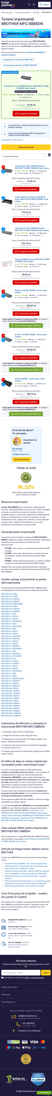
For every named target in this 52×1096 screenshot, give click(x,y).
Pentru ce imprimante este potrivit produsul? (26, 100)
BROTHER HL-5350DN (9, 644)
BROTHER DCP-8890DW (10, 611)
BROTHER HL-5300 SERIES (11, 621)
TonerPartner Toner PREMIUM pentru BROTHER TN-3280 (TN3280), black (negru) (26, 87)
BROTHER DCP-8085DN (10, 601)
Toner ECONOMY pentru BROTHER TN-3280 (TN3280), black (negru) (32, 260)
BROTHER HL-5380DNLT (10, 681)
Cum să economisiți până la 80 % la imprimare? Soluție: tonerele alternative (26, 134)
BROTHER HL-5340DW (10, 641)
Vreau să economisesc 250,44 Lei (28, 325)
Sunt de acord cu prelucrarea (24, 978)
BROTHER (36, 12)
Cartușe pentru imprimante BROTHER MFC (20, 65)
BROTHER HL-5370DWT (10, 664)
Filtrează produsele (26, 147)
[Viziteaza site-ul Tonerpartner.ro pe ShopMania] (38, 1079)
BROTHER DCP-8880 (9, 606)
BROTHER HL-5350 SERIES (11, 649)
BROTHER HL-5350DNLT (10, 646)
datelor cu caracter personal (34, 978)
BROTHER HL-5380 (8, 673)
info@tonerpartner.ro (21, 454)
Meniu (46, 5)
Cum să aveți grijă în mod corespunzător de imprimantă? (26, 874)
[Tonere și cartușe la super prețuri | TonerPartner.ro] (8, 4)
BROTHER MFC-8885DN (10, 708)
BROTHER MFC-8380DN (10, 698)
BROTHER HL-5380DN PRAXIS (12, 679)
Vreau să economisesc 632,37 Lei (28, 370)
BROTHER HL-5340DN (9, 634)
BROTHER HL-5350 (8, 651)
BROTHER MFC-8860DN (10, 703)
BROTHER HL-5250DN (9, 616)
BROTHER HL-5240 (8, 614)
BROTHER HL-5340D (9, 624)
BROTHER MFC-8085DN (10, 691)
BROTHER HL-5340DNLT (10, 639)
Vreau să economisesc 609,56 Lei (28, 414)
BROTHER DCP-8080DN (10, 599)
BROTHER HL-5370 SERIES (11, 656)
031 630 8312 (17, 449)
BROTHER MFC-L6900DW (11, 716)
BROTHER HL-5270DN (9, 619)
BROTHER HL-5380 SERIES (11, 671)
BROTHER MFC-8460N (9, 701)
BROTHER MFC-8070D (9, 688)
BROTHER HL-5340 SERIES (11, 626)
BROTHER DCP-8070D (9, 596)
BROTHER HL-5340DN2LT (11, 636)
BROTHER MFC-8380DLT (10, 696)
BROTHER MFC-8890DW (10, 711)
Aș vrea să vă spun (21, 459)
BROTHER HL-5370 (8, 659)
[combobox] (23, 156)
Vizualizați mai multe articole (12, 140)
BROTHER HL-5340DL (9, 631)
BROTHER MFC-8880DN (10, 706)
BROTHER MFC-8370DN (10, 693)
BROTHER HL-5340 (8, 629)
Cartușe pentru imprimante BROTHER (18, 60)
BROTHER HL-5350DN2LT (11, 654)
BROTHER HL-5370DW (10, 661)
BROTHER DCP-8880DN (10, 609)
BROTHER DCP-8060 (9, 594)
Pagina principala (7, 12)
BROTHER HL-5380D (9, 676)
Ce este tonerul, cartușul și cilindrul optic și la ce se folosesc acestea (28, 126)
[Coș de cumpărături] (34, 4)
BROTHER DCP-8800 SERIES (12, 604)
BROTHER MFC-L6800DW (11, 713)
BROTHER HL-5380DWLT (10, 686)
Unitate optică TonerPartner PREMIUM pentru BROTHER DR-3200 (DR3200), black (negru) (31, 199)
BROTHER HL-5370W (9, 666)
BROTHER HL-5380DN (9, 669)
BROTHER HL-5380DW (10, 683)
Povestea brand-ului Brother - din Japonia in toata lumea (26, 864)
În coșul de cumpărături (27, 114)
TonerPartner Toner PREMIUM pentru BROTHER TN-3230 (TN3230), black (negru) (32, 229)
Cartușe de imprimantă (22, 12)
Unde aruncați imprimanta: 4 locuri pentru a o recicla (24, 886)
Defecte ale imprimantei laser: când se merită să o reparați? (27, 871)
